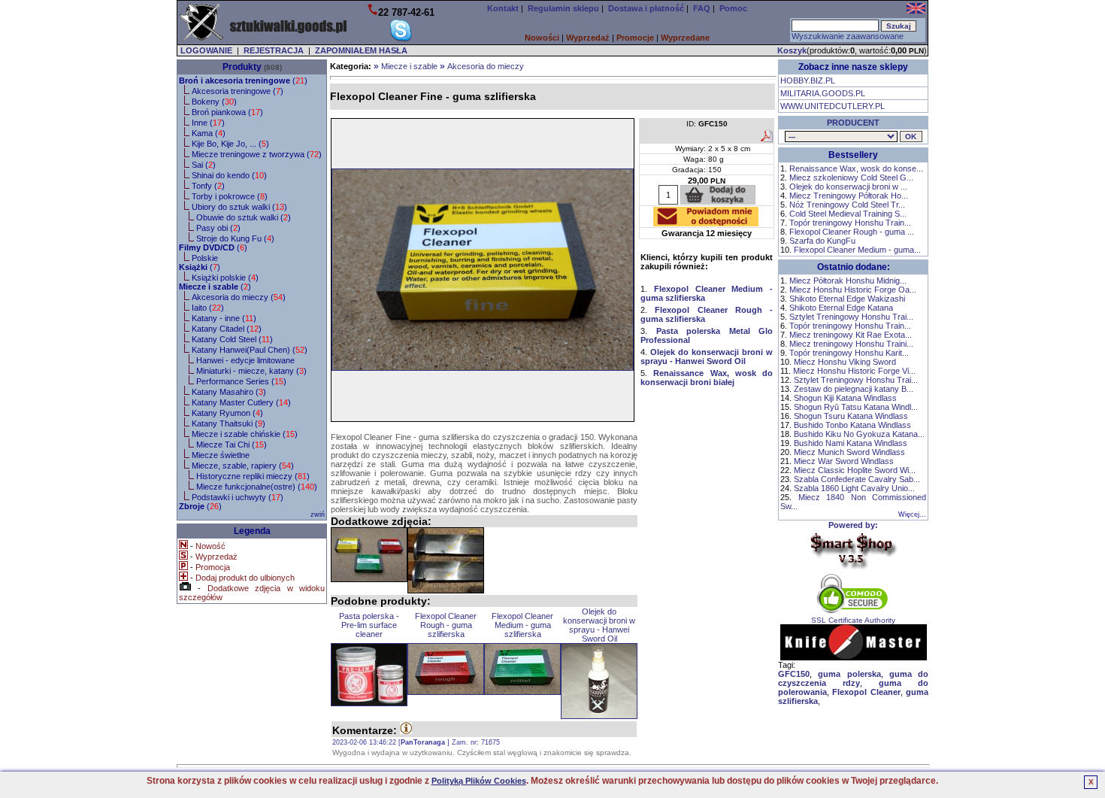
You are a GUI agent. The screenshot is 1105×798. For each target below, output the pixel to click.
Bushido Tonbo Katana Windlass (852, 424)
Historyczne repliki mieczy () (253, 476)
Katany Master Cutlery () (241, 402)
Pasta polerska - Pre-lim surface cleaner (369, 625)
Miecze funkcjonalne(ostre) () (256, 486)
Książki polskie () (225, 277)
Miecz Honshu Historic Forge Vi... (854, 370)
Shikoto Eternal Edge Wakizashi (847, 298)
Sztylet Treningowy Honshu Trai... (851, 316)
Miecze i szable (409, 66)
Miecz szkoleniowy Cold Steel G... (851, 177)
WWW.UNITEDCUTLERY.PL (832, 106)
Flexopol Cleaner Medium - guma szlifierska (522, 625)
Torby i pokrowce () (230, 196)
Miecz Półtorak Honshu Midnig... (848, 280)
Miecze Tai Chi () (231, 444)
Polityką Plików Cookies (478, 780)
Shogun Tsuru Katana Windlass (851, 415)
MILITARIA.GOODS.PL (822, 93)
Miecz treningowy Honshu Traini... (851, 343)
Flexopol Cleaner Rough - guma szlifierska (446, 625)
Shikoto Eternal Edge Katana (841, 307)
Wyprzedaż (588, 37)
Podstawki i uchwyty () (237, 497)
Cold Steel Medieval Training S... (848, 213)
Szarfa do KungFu (822, 240)
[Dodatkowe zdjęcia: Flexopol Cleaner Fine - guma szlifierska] (369, 554)
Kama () (209, 133)
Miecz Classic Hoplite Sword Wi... (855, 470)
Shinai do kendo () (229, 175)
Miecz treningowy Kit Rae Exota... (850, 334)
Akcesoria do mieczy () (239, 297)
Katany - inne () (224, 318)
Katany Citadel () (227, 328)
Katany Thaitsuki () (228, 423)
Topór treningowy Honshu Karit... (849, 352)
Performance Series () (241, 381)
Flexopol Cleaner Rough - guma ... (851, 231)
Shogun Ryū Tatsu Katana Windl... (856, 406)
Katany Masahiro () (229, 391)
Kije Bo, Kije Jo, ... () (230, 143)
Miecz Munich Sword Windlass (849, 452)
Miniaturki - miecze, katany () (251, 370)
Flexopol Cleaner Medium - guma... (857, 249)
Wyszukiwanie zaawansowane (848, 36)
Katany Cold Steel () (232, 339)
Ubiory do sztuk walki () (239, 206)
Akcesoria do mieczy (485, 66)
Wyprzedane (685, 37)
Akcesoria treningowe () (237, 91)
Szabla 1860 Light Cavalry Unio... (854, 488)
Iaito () (208, 307)
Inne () (208, 122)
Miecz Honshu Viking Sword (845, 361)
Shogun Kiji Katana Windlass (845, 397)
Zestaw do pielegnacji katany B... (853, 388)
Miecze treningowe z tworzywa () (257, 154)
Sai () (204, 164)
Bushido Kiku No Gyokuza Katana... (859, 433)
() (243, 80)
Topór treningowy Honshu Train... (850, 222)
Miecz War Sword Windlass (844, 461)
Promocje (635, 37)
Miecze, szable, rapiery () (243, 465)
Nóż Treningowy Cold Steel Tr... (847, 204)
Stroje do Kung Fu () (235, 238)
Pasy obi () (218, 227)
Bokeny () (214, 101)
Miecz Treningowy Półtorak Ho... (848, 195)
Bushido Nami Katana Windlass (850, 443)
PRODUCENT (853, 122)
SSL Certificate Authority (853, 620)
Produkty (242, 67)
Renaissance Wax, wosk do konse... (856, 168)
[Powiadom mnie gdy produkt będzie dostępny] (705, 221)
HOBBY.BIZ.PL (807, 80)
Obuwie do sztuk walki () (243, 217)
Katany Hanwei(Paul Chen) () (249, 349)
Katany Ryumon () (227, 412)
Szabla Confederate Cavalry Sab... (857, 479)
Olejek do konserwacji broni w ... (848, 186)
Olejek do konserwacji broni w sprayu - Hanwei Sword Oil (599, 625)
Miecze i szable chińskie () (245, 433)
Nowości (542, 37)
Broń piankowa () (227, 112)
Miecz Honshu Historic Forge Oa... (852, 289)
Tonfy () (208, 185)
